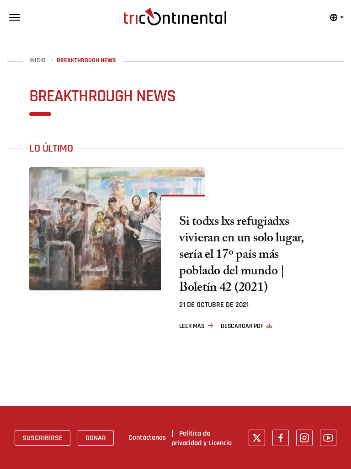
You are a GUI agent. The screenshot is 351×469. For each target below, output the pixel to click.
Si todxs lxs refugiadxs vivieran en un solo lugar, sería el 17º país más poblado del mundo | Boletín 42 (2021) (241, 256)
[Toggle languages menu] (336, 17)
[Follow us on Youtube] (328, 438)
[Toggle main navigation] (15, 17)
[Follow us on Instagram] (304, 438)
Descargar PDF (242, 326)
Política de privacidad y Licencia (201, 438)
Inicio (37, 60)
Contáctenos (147, 437)
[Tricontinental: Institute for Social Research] (175, 16)
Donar (95, 437)
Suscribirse (42, 437)
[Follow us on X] (257, 438)
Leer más (192, 326)
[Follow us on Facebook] (280, 438)
